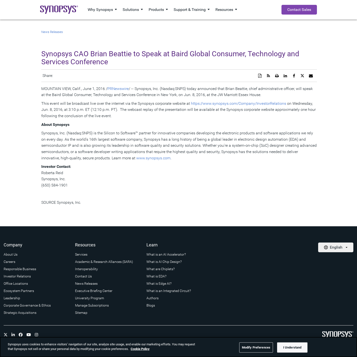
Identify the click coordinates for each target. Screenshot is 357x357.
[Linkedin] (13, 335)
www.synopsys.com (153, 158)
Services (81, 254)
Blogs (150, 305)
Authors (152, 298)
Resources (224, 9)
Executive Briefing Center (93, 291)
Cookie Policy (140, 349)
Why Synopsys (100, 9)
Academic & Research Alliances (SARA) (104, 262)
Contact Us (83, 276)
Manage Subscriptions (92, 305)
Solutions (131, 9)
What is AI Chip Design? (164, 262)
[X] (6, 335)
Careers (9, 262)
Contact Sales (299, 9)
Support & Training (190, 9)
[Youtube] (28, 335)
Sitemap (81, 313)
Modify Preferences (256, 347)
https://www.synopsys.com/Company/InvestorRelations (238, 103)
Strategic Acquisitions (20, 313)
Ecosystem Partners (19, 291)
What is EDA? (156, 276)
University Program (89, 298)
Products (156, 9)
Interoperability (86, 269)
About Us (10, 254)
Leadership (12, 298)
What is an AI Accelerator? (166, 254)
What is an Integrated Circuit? (168, 291)
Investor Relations (17, 276)
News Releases (52, 32)
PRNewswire (118, 88)
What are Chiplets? (160, 269)
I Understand (292, 347)
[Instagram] (36, 335)
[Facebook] (21, 335)
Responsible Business (20, 269)
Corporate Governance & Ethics (27, 305)
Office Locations (16, 283)
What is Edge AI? (158, 283)
